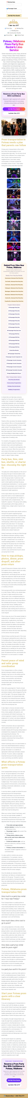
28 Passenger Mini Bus (14, 340)
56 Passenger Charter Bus (14, 353)
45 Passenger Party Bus (14, 327)
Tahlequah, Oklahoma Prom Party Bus (14, 288)
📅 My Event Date (11, 2)
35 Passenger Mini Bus (14, 347)
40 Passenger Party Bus (14, 324)
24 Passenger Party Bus (14, 314)
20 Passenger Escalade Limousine (14, 370)
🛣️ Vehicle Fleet (19, 35)
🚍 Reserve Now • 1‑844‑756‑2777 (14, 1096)
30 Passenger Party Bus (14, 317)
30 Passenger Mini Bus (14, 343)
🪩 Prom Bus (8, 28)
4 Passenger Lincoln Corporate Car (14, 356)
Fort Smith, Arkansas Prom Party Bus (14, 281)
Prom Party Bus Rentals (14, 379)
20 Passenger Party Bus (14, 310)
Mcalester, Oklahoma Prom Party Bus (14, 294)
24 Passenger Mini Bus (14, 337)
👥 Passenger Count (12, 8)
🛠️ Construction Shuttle (14, 33)
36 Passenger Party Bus (14, 320)
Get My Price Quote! (14, 15)
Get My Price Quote (14, 109)
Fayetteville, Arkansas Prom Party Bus (14, 301)
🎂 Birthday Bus (19, 28)
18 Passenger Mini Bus (14, 333)
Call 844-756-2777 (14, 113)
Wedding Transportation (14, 389)
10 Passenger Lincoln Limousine (14, 366)
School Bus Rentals (14, 350)
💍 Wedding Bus (14, 30)
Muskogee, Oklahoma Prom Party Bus (14, 291)
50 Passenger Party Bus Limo (14, 330)
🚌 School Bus (8, 35)
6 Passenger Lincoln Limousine (14, 360)
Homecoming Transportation (14, 382)
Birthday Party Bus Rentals (14, 386)
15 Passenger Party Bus (14, 307)
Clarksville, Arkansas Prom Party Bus (14, 298)
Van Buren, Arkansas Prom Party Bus (14, 284)
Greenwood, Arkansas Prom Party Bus (14, 278)
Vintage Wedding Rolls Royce (14, 373)
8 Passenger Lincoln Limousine (14, 363)
